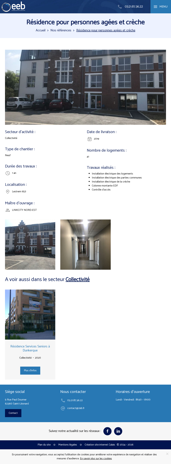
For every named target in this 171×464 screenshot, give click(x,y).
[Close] (167, 454)
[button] (160, 6)
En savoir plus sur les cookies (96, 459)
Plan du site (44, 445)
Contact (13, 413)
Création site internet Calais (100, 445)
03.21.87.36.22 (75, 400)
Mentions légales (67, 445)
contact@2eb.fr (75, 408)
